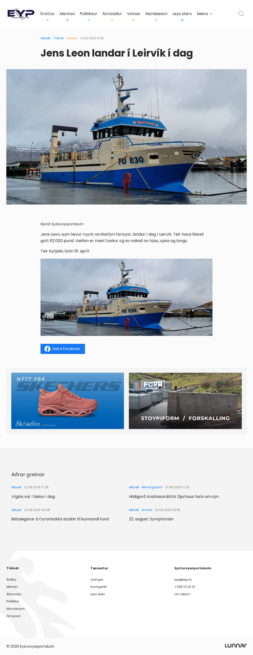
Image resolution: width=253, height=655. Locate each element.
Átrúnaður (112, 14)
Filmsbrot (13, 616)
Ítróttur (47, 14)
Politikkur (88, 14)
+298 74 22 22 (184, 587)
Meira (202, 14)
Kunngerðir (98, 587)
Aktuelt (45, 38)
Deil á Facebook (66, 348)
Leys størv (182, 14)
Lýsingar (96, 579)
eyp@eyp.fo (183, 579)
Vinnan (133, 14)
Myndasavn (156, 14)
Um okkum (182, 594)
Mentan (67, 14)
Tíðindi (58, 38)
